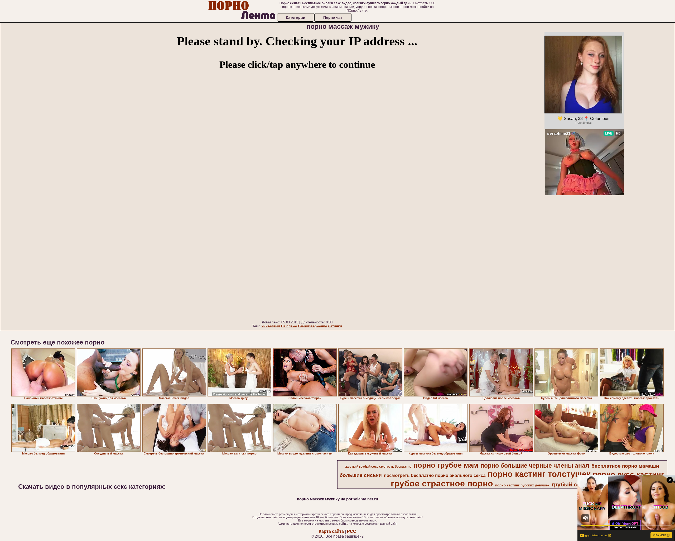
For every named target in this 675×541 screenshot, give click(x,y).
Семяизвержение (312, 326)
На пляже (289, 326)
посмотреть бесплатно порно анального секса (434, 475)
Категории (295, 17)
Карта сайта (331, 531)
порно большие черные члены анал (534, 465)
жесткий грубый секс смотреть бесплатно (378, 466)
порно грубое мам (445, 465)
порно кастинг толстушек (539, 474)
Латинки (335, 326)
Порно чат (332, 17)
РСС (351, 531)
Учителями (270, 326)
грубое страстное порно (442, 483)
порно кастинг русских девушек (522, 485)
